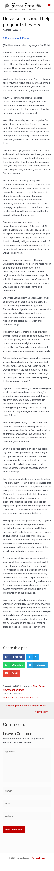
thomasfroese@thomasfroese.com (21, 697)
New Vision (39, 686)
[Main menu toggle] (49, 5)
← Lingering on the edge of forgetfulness (24, 706)
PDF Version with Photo (16, 38)
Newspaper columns (13, 690)
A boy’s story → (43, 712)
